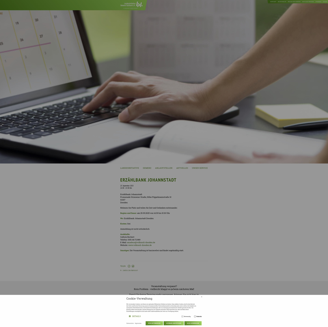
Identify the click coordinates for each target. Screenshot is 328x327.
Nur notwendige (154, 323)
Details (136, 316)
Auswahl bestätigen (173, 323)
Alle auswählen (193, 323)
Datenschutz (130, 323)
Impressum (138, 323)
